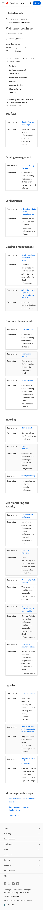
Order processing (28, 475)
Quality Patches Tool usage (28, 123)
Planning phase (15, 815)
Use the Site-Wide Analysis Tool (29, 581)
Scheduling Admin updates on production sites (29, 211)
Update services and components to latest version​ (28, 729)
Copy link (21, 39)
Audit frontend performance (27, 516)
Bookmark (11, 39)
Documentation (11, 19)
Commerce (25, 19)
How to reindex (27, 428)
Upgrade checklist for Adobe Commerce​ (28, 761)
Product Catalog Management (28, 166)
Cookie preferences (11, 896)
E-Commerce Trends (27, 355)
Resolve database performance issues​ (28, 257)
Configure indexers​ (25, 447)
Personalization (28, 329)
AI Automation (27, 380)
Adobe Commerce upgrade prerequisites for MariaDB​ (28, 294)
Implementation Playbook (19, 23)
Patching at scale (28, 693)
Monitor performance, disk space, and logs (28, 608)
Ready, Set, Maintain (26, 551)
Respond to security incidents (28, 645)
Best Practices (15, 44)
